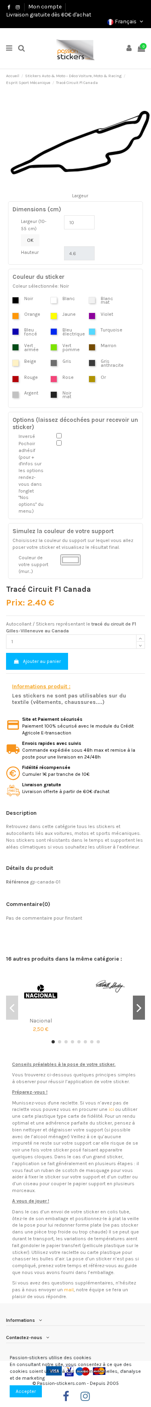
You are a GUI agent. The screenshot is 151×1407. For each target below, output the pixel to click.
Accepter (26, 1391)
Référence (17, 882)
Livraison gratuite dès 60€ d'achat (48, 14)
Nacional (40, 1020)
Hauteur (30, 252)
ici (111, 1109)
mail (69, 1289)
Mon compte (45, 6)
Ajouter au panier (42, 661)
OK (30, 240)
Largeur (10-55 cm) (33, 225)
